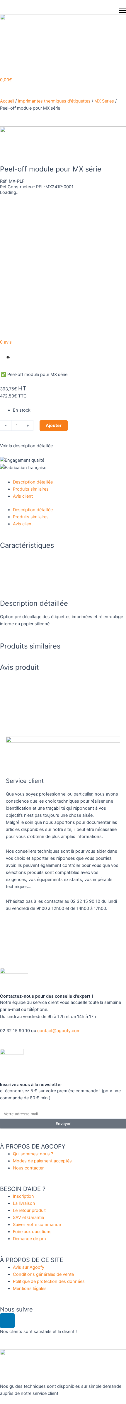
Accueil (7, 101)
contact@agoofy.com (59, 1030)
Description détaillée (33, 482)
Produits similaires (31, 489)
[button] (23, 357)
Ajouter (54, 425)
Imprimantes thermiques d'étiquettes (54, 101)
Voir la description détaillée (26, 445)
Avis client (23, 496)
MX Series (104, 101)
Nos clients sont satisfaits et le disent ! (38, 1331)
